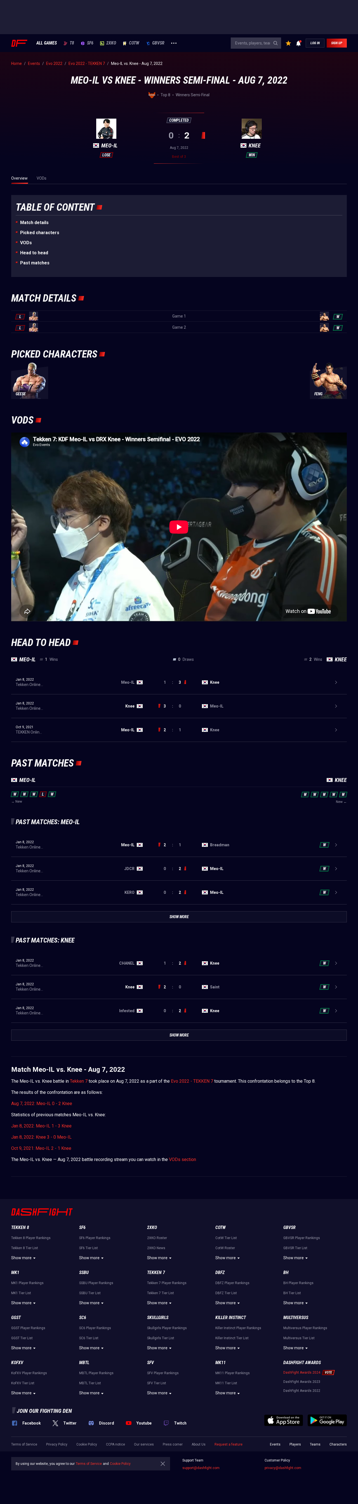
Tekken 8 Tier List (24, 1248)
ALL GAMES (46, 43)
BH (286, 1272)
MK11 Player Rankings (232, 1373)
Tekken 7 (79, 1081)
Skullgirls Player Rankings (167, 1328)
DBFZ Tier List (226, 1293)
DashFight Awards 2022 (301, 1391)
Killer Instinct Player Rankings (238, 1328)
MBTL (84, 1362)
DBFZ (220, 1272)
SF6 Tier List (88, 1248)
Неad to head (34, 252)
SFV (150, 1362)
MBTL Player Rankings (96, 1373)
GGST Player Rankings (28, 1328)
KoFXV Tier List (22, 1383)
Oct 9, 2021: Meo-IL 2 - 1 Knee (41, 1148)
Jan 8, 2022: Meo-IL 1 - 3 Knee (41, 1126)
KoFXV (17, 1362)
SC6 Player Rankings (95, 1328)
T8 (72, 43)
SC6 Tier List (88, 1338)
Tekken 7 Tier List (160, 1293)
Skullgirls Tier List (160, 1338)
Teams (315, 1444)
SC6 (82, 1317)
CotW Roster (225, 1248)
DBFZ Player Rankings (232, 1283)
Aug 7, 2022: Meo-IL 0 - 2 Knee (41, 1103)
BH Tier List (292, 1293)
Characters (338, 1444)
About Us (199, 1444)
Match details (34, 222)
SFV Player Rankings (163, 1373)
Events (275, 1444)
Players (295, 1444)
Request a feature (228, 1444)
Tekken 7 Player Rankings (167, 1283)
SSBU (84, 1272)
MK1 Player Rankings (27, 1283)
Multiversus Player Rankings (305, 1328)
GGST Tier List (22, 1338)
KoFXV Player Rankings (29, 1373)
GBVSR (158, 43)
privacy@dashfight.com (283, 1468)
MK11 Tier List (226, 1383)
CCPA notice (115, 1444)
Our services (144, 1444)
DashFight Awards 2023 (301, 1382)
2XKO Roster (157, 1238)
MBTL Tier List (90, 1383)
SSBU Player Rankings (96, 1283)
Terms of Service (24, 1444)
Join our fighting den (44, 1410)
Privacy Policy (56, 1444)
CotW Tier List (226, 1238)
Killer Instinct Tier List (232, 1338)
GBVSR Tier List (295, 1248)
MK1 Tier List (21, 1293)
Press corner (173, 1444)
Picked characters (39, 232)
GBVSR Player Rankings (301, 1238)
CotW (134, 43)
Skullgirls (157, 1317)
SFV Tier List (156, 1383)
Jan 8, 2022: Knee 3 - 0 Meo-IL (41, 1137)
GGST (16, 1317)
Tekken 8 (20, 1227)
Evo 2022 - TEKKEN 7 (192, 1081)
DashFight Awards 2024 (301, 1372)
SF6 (90, 43)
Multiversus (295, 1317)
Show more (21, 1258)
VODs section (182, 1159)
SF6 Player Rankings (94, 1238)
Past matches (35, 262)
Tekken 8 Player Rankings (31, 1238)
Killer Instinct (230, 1317)
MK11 (220, 1362)
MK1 (15, 1272)
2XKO (111, 43)
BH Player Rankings (298, 1283)
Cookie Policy (86, 1444)
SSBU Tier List (90, 1293)
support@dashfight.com (201, 1468)
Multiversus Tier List (299, 1338)
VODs (26, 242)
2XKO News (156, 1248)
